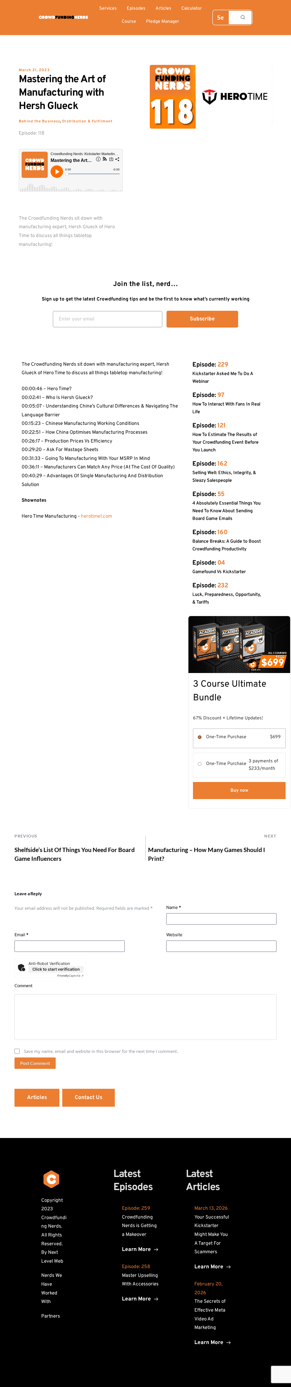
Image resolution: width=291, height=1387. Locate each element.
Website (174, 934)
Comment (23, 985)
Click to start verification (56, 969)
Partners (50, 1316)
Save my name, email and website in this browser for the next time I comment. (101, 1051)
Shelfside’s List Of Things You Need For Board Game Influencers (74, 854)
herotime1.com (96, 516)
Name (173, 907)
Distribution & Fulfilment (87, 121)
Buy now (239, 790)
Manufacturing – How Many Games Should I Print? (206, 854)
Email (21, 934)
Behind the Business (39, 121)
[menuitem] (108, 8)
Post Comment (35, 1063)
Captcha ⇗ (70, 975)
